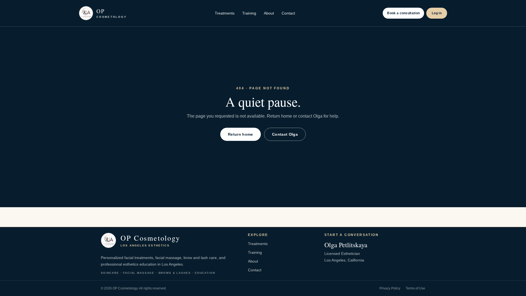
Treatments (225, 13)
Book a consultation (403, 13)
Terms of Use (415, 288)
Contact (288, 13)
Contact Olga (285, 134)
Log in (437, 13)
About (269, 13)
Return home (240, 134)
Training (249, 13)
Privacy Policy (389, 288)
